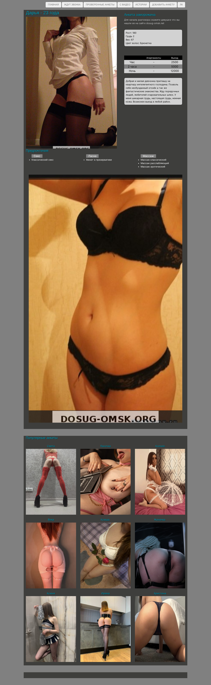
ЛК (181, 4)
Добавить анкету (163, 4)
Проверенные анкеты (100, 4)
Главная (53, 4)
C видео (125, 4)
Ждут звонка (72, 4)
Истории (141, 4)
